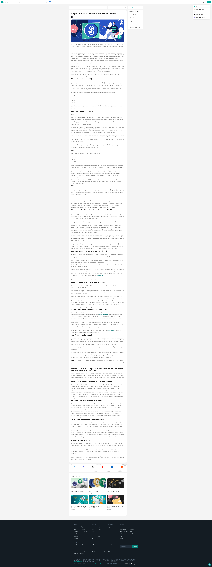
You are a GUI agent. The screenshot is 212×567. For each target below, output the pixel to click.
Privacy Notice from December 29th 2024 (104, 551)
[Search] (125, 7)
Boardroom (111, 330)
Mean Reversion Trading (99, 544)
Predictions (132, 534)
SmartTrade (76, 531)
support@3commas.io (78, 561)
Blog (121, 533)
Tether (99, 529)
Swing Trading (83, 544)
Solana (99, 534)
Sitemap (131, 531)
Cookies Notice (76, 551)
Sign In (204, 2)
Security (131, 533)
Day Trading (76, 545)
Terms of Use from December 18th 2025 (88, 551)
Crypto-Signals (76, 536)
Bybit (92, 538)
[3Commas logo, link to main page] (4, 2)
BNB (99, 536)
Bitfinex (93, 529)
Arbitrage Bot (76, 534)
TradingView (76, 533)
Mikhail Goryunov (78, 17)
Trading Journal (84, 531)
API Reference (110, 526)
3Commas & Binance (124, 531)
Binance (93, 526)
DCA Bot (75, 527)
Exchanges (76, 538)
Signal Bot (75, 529)
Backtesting (83, 527)
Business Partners (133, 527)
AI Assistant (83, 529)
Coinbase (93, 531)
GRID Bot (75, 526)
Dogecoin (99, 533)
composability (99, 275)
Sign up (208, 2)
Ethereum (100, 531)
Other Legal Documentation (79, 553)
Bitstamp (93, 527)
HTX (92, 536)
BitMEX (99, 526)
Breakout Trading (84, 545)
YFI (80, 213)
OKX (92, 533)
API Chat (109, 527)
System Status (83, 526)
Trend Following (91, 544)
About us (121, 526)
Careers (121, 527)
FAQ (121, 536)
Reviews (121, 538)
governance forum (103, 314)
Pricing (131, 526)
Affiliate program (123, 529)
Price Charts (132, 529)
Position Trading (109, 544)
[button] (209, 564)
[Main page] (71, 7)
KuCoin (93, 534)
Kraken (99, 527)
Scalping (75, 544)
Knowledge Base (123, 534)
